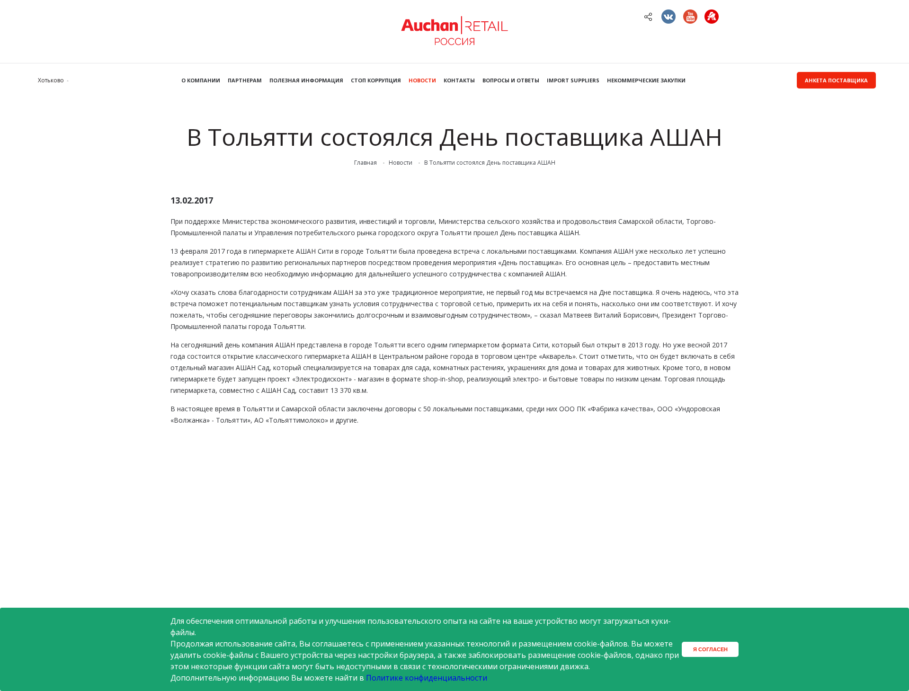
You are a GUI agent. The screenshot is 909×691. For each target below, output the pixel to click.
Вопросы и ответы (510, 80)
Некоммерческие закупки (646, 80)
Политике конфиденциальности (426, 678)
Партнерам (245, 80)
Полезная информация (306, 80)
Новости (422, 80)
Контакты (459, 80)
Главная (365, 163)
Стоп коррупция (376, 80)
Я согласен (710, 649)
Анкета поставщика (836, 80)
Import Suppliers (573, 80)
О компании (200, 80)
